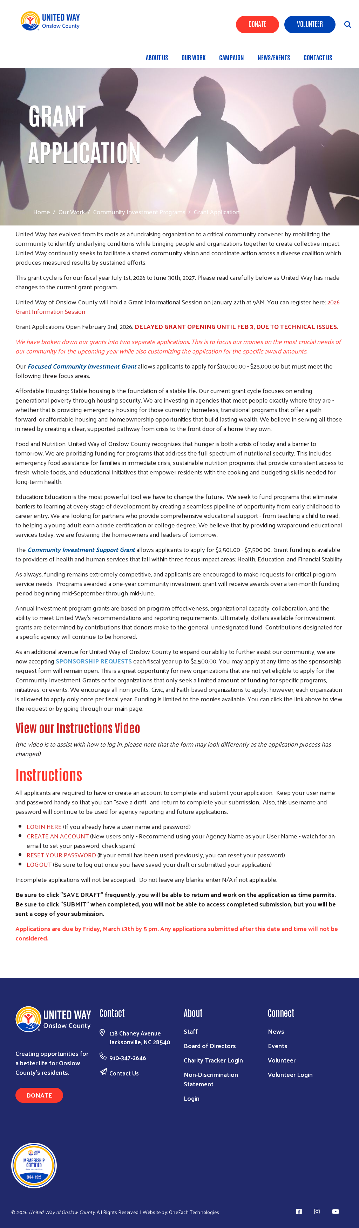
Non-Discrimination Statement (211, 1079)
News (276, 1031)
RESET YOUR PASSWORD (61, 855)
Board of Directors (210, 1045)
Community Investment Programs (139, 211)
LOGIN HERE (44, 826)
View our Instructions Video (77, 727)
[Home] (53, 21)
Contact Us (318, 57)
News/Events (274, 57)
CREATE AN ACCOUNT (58, 836)
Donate (257, 23)
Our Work (193, 57)
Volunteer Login (290, 1074)
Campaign (231, 57)
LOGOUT (39, 864)
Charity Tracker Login (213, 1059)
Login (191, 1098)
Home (41, 211)
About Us (157, 57)
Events (277, 1045)
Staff (191, 1031)
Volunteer (310, 23)
